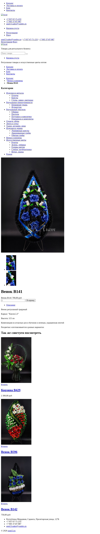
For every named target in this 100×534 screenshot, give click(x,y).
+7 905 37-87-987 (13, 21)
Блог (8, 8)
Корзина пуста (12, 28)
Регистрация (11, 33)
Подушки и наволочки (21, 116)
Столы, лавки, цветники (22, 100)
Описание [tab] (10, 305)
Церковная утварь (19, 105)
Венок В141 (6, 298)
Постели (15, 114)
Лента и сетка (12, 123)
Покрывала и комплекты (22, 119)
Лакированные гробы (21, 133)
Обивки (14, 112)
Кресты (14, 98)
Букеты (14, 142)
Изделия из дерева (14, 128)
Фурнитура (16, 107)
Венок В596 (9, 452)
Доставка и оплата (14, 5)
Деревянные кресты (20, 131)
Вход (8, 35)
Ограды (14, 95)
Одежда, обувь (12, 121)
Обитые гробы (17, 135)
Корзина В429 (10, 390)
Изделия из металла (15, 93)
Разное (9, 154)
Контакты (10, 10)
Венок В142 (9, 509)
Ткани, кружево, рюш (16, 126)
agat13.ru (11, 531)
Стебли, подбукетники (21, 149)
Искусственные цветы (16, 140)
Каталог (9, 3)
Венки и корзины (15, 81)
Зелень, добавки (18, 145)
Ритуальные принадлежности (19, 102)
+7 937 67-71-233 (13, 19)
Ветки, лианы (17, 152)
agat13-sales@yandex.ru (16, 24)
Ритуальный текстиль (16, 109)
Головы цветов (18, 147)
